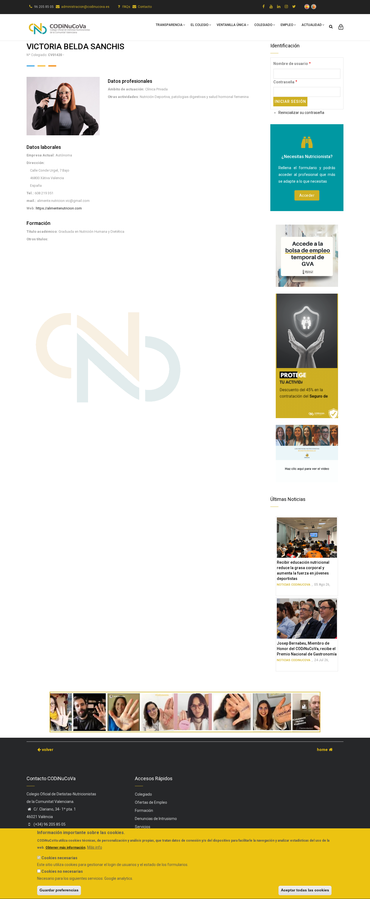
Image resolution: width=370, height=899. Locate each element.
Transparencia (169, 25)
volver (47, 749)
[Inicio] (59, 26)
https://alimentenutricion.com (59, 208)
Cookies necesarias (59, 858)
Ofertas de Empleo (151, 802)
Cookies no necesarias (62, 871)
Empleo (287, 25)
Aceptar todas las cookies (305, 890)
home (323, 749)
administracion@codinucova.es (85, 7)
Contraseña (283, 82)
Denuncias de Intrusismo (156, 818)
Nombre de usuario (290, 63)
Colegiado (263, 25)
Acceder (307, 195)
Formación (144, 810)
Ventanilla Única (231, 25)
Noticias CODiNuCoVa (293, 584)
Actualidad (311, 25)
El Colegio (200, 25)
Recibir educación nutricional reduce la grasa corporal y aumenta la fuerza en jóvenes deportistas (303, 570)
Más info (94, 847)
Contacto (145, 7)
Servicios (142, 827)
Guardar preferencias (59, 890)
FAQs (126, 7)
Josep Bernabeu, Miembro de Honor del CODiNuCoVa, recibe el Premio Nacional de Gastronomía (307, 648)
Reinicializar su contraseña (301, 112)
